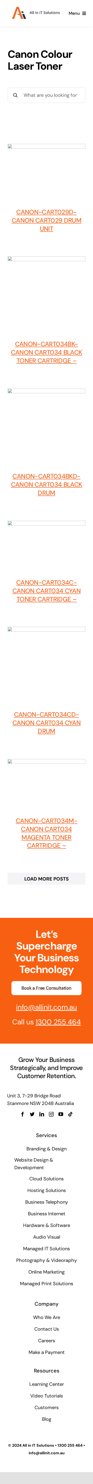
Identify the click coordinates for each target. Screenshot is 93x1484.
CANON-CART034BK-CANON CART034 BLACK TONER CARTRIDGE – (46, 352)
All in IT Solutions (38, 1445)
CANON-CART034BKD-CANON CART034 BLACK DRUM (46, 484)
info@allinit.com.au (46, 1007)
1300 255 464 (58, 1022)
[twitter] (32, 1114)
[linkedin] (41, 1114)
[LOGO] (35, 7)
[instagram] (51, 1114)
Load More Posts (46, 879)
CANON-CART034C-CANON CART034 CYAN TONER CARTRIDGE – (46, 590)
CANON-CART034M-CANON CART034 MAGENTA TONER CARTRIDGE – (46, 833)
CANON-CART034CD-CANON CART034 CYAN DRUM (46, 722)
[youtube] (60, 1114)
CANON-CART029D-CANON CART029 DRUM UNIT (46, 220)
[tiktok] (70, 1114)
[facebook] (22, 1114)
